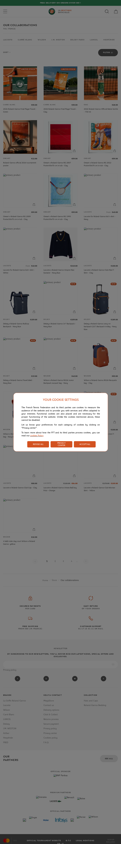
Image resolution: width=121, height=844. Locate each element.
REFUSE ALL (38, 444)
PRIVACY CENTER (61, 444)
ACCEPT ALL (84, 444)
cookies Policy (36, 435)
